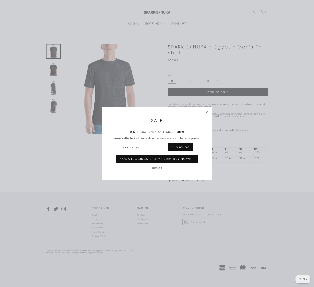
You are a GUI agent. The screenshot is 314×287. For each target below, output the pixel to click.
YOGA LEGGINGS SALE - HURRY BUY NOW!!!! (157, 159)
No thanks (157, 167)
